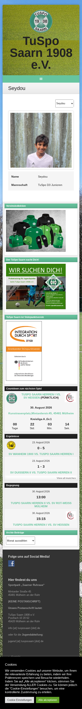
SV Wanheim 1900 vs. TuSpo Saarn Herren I (41, 454)
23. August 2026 (41, 442)
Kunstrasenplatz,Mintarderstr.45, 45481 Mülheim (41, 413)
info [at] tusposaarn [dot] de (24, 628)
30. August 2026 (41, 491)
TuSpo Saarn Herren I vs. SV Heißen (41, 524)
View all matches (66, 478)
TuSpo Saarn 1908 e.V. (41, 52)
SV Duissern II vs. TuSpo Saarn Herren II (41, 472)
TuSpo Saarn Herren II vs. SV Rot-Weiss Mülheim (41, 504)
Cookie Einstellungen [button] (19, 699)
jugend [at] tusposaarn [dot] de (25, 641)
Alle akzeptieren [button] (47, 699)
